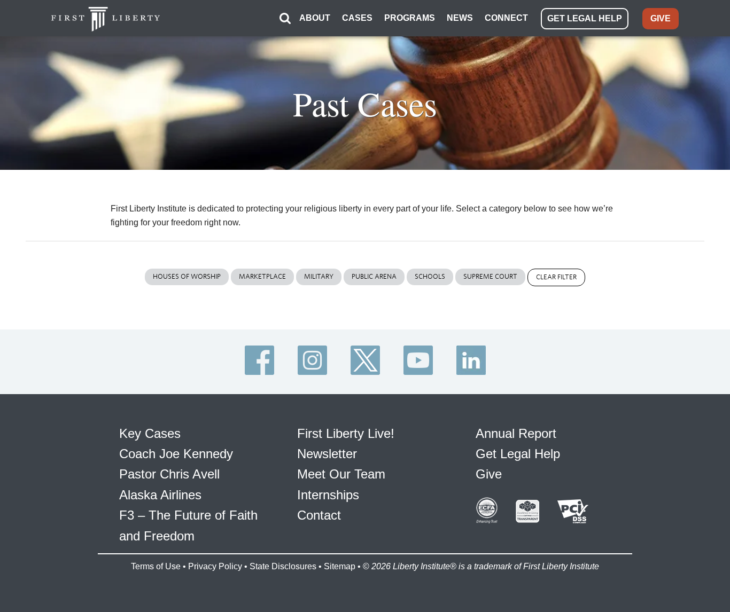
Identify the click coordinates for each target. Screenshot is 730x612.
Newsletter (327, 453)
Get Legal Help (518, 453)
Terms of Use (156, 566)
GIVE (660, 18)
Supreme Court (490, 276)
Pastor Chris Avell (169, 474)
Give (489, 474)
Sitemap (339, 566)
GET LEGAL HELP (584, 18)
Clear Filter (556, 277)
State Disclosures (283, 566)
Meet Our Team (341, 474)
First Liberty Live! (345, 433)
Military (318, 276)
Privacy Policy (215, 566)
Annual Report (516, 433)
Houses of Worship (187, 276)
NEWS (460, 17)
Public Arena (374, 276)
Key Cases (150, 433)
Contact (319, 515)
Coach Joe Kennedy (176, 453)
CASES (357, 17)
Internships (328, 495)
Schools (430, 276)
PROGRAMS (409, 17)
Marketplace (262, 276)
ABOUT (314, 17)
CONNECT (506, 17)
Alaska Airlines (160, 495)
